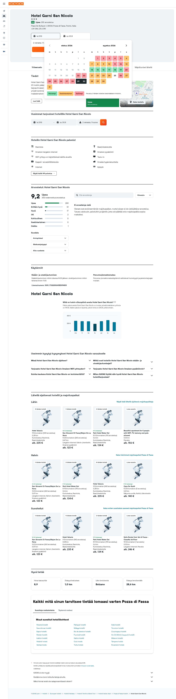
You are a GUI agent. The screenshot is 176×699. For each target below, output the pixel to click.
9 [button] (84, 64)
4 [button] (55, 64)
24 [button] (49, 81)
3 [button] (49, 64)
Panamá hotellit (42, 625)
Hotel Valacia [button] (37, 431)
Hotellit (45, 693)
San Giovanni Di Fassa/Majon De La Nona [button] (77, 434)
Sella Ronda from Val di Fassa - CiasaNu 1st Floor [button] (136, 538)
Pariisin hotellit (42, 635)
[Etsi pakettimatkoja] (4, 26)
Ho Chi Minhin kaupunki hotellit (122, 635)
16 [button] (84, 70)
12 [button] (61, 70)
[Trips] (4, 44)
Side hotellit (115, 625)
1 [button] (78, 58)
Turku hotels (78, 645)
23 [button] (84, 75)
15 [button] (78, 70)
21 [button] (73, 75)
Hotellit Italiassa (69, 693)
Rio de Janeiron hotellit (82, 631)
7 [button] (72, 64)
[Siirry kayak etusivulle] (16, 3)
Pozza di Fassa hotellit (121, 693)
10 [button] (50, 70)
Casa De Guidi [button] (129, 486)
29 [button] (78, 81)
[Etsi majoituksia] (4, 16)
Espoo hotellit (42, 631)
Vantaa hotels (41, 645)
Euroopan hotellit (55, 693)
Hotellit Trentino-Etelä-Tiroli (86, 693)
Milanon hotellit (117, 638)
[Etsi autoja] (4, 21)
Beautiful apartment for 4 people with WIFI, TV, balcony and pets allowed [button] (136, 433)
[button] (4, 3)
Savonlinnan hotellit (44, 628)
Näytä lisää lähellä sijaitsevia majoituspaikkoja (135, 402)
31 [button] (50, 87)
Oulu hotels (78, 641)
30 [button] (84, 81)
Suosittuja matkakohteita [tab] (44, 610)
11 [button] (55, 70)
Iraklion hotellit (42, 638)
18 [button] (55, 75)
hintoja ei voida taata (87, 666)
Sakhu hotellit (79, 638)
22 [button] (78, 75)
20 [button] (67, 75)
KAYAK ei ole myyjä (41, 673)
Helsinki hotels (42, 641)
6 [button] (66, 64)
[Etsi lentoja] (4, 11)
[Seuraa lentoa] (4, 37)
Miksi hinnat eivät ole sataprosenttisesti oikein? (53, 681)
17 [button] (49, 75)
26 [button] (61, 81)
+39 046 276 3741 (38, 28)
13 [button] (67, 70)
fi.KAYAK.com (35, 693)
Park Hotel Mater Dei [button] (101, 433)
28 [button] (72, 81)
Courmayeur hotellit (118, 631)
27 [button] (67, 81)
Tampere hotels (117, 641)
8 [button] (78, 64)
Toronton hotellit (117, 628)
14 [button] (73, 70)
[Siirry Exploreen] (4, 32)
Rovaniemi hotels (117, 645)
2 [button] (84, 58)
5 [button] (61, 64)
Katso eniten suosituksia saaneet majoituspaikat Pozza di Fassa (128, 508)
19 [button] (61, 75)
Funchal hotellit (79, 635)
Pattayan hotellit (80, 625)
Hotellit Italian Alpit (104, 693)
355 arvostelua (47, 22)
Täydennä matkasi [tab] (65, 610)
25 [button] (55, 81)
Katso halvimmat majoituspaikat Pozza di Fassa (134, 455)
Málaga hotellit (79, 628)
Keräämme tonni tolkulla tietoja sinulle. (50, 677)
